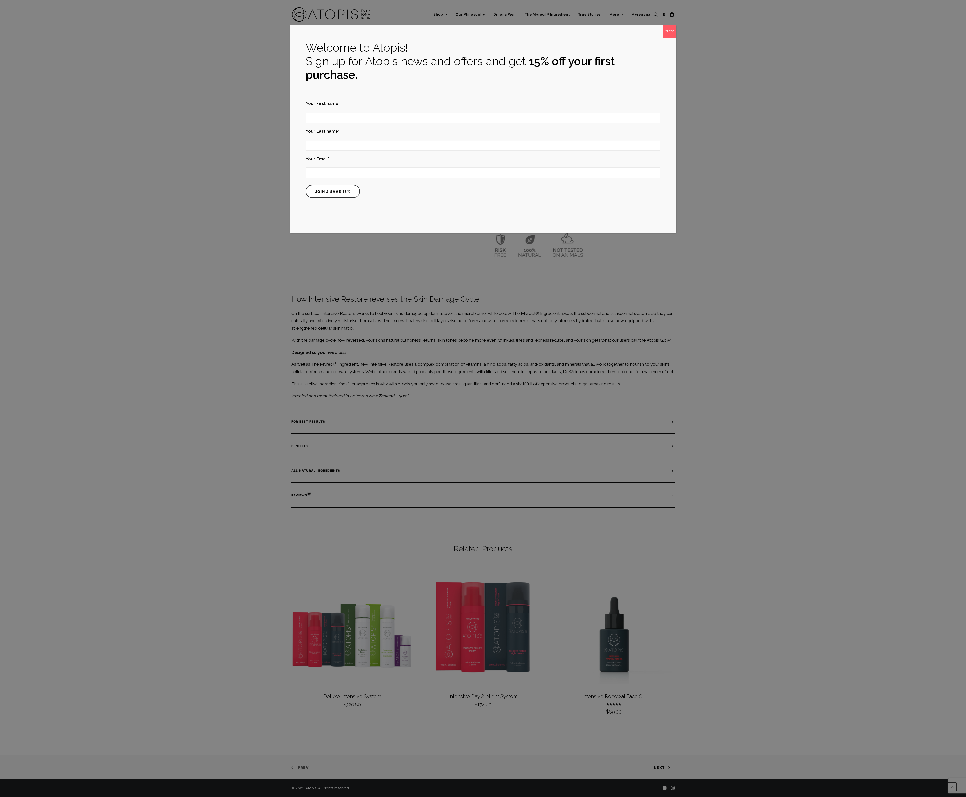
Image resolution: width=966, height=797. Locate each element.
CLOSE (669, 31)
